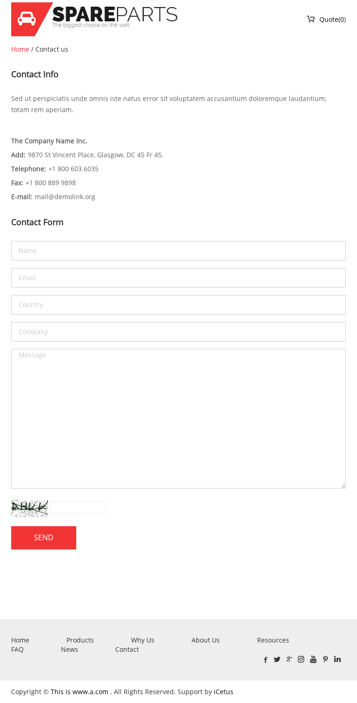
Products (80, 640)
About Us (206, 640)
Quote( (323, 19)
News (69, 649)
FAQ (17, 649)
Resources (273, 640)
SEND (43, 537)
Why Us (142, 640)
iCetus (223, 691)
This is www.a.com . (82, 691)
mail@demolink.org (65, 196)
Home (20, 49)
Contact (127, 649)
